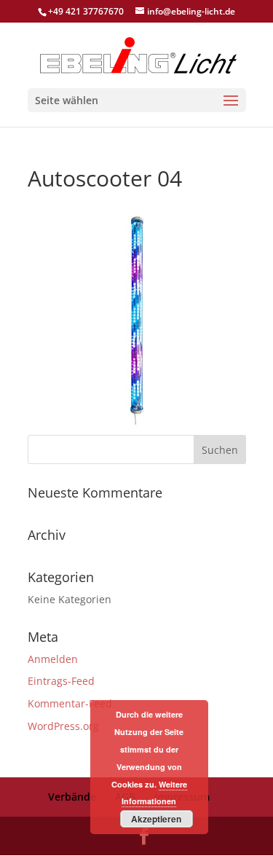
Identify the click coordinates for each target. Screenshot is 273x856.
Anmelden (53, 659)
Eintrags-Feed (61, 681)
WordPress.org (63, 726)
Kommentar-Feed (70, 703)
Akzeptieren (156, 818)
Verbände (72, 797)
